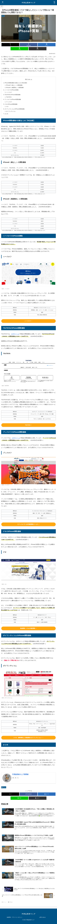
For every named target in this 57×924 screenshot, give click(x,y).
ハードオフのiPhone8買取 (12, 90)
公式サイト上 (15, 334)
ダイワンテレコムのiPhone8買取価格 (14, 109)
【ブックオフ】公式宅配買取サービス (27, 524)
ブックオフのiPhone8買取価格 (13, 99)
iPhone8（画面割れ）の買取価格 (15, 87)
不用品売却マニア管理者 (20, 774)
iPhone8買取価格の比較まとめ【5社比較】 (16, 82)
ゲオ (7, 106)
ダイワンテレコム (11, 111)
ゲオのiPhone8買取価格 (11, 104)
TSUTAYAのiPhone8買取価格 (12, 94)
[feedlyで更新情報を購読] (15, 778)
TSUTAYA (9, 97)
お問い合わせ (42, 917)
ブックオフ (9, 101)
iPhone (4, 787)
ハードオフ (9, 92)
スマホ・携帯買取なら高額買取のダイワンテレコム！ (27, 737)
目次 (26, 79)
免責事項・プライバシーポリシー (14, 917)
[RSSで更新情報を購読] (18, 778)
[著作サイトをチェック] (13, 778)
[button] (37, 48)
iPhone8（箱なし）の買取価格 (14, 85)
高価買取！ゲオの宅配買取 (27, 628)
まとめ (6, 113)
